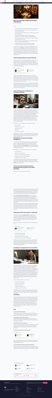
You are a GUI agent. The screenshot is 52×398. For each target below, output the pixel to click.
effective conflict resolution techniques (22, 195)
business (22, 47)
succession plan (25, 145)
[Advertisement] (26, 356)
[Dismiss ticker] (51, 2)
